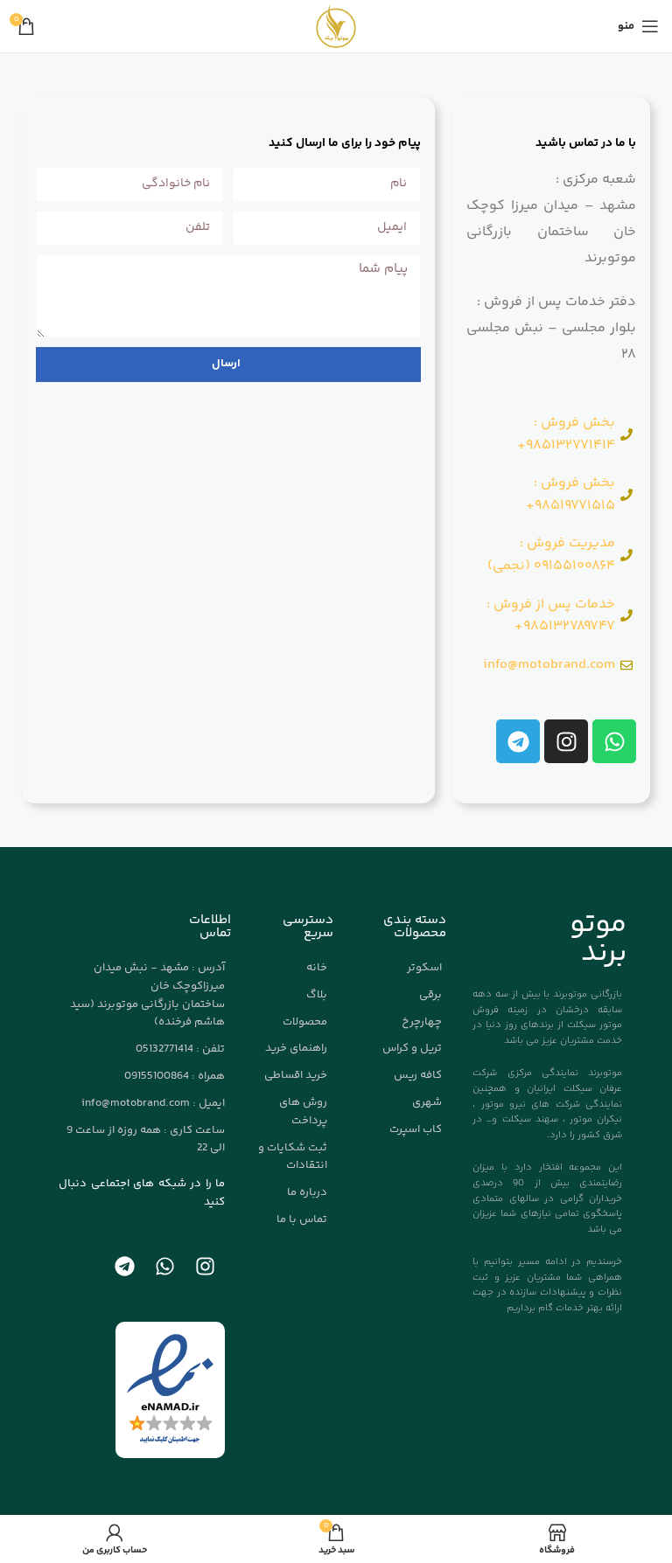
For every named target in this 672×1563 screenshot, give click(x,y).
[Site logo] (336, 26)
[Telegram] (518, 741)
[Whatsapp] (614, 741)
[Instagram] (566, 741)
